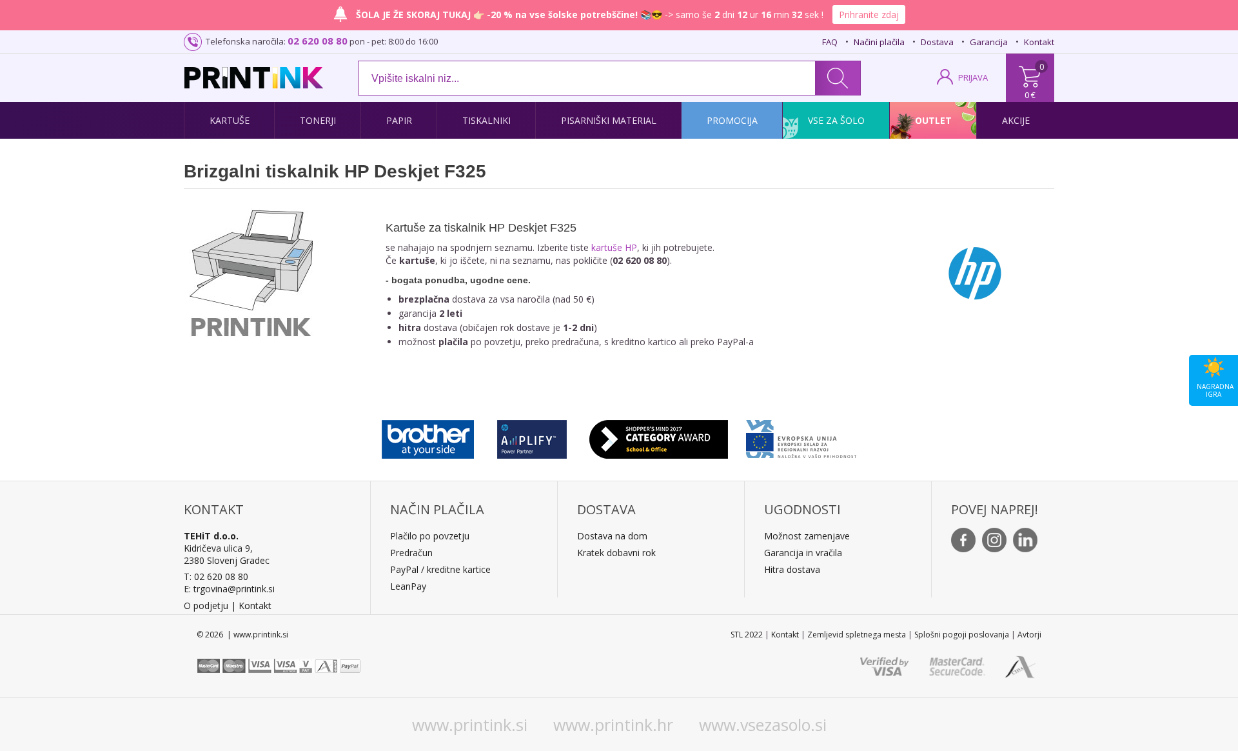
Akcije (1016, 120)
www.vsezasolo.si (763, 725)
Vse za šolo (836, 120)
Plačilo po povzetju (429, 536)
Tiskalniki (486, 120)
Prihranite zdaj (869, 14)
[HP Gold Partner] (531, 436)
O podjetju (206, 605)
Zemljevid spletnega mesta (856, 634)
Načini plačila (879, 42)
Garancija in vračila (803, 552)
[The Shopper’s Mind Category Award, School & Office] (658, 436)
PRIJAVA (973, 77)
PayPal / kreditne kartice (440, 569)
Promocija (732, 120)
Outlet (933, 120)
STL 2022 (747, 634)
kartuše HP (614, 247)
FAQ (830, 42)
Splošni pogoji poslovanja (961, 634)
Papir (399, 120)
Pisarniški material (608, 120)
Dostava (937, 42)
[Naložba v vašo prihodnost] (801, 436)
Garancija (989, 42)
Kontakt (1039, 42)
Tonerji (318, 120)
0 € (1030, 95)
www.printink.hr (613, 725)
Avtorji (1029, 634)
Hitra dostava (792, 569)
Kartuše (230, 120)
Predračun (411, 552)
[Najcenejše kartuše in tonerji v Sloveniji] (254, 77)
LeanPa (406, 586)
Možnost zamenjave (807, 536)
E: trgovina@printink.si (229, 589)
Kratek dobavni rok (616, 552)
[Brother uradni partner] (428, 436)
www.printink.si (469, 725)
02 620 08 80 (318, 40)
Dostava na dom (612, 536)
